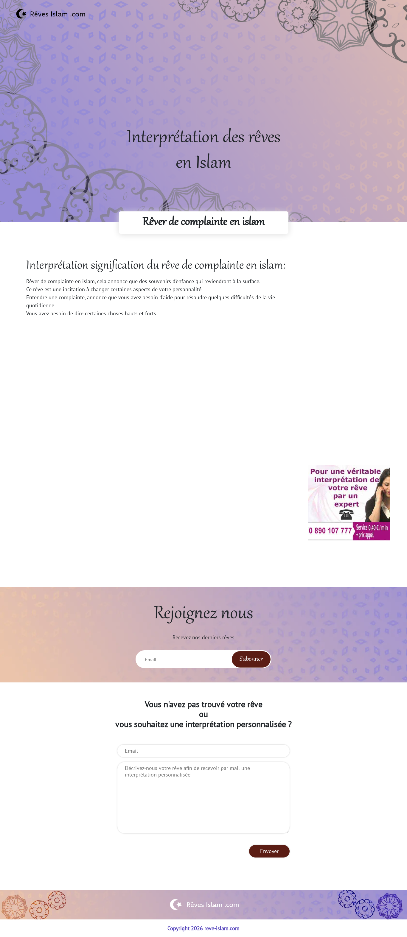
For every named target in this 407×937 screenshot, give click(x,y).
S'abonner (251, 659)
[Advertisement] (203, 83)
